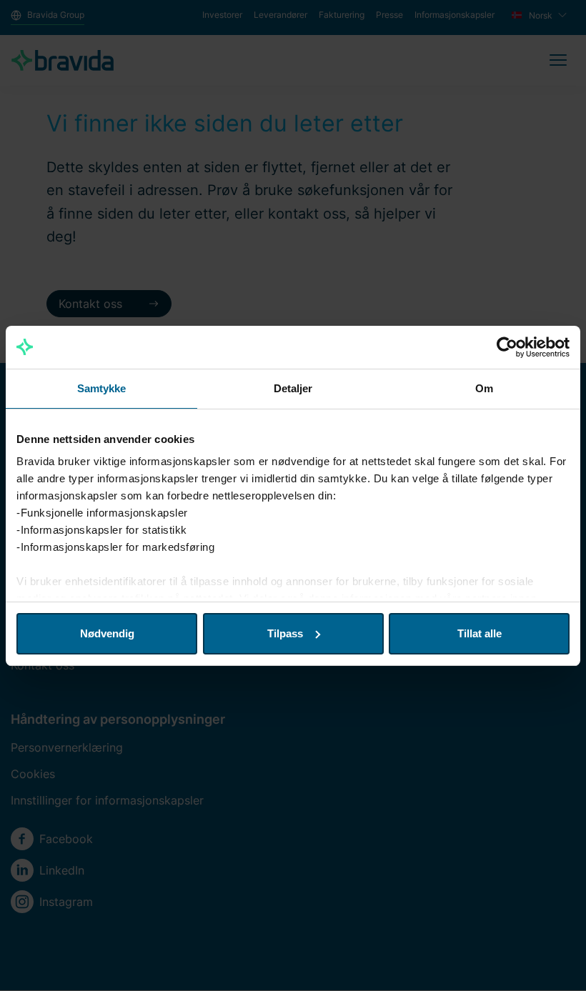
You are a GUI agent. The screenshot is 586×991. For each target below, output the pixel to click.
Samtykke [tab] (101, 388)
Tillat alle (479, 633)
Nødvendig (107, 633)
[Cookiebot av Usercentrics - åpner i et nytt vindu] (507, 347)
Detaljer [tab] (293, 388)
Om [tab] (484, 388)
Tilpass (285, 633)
